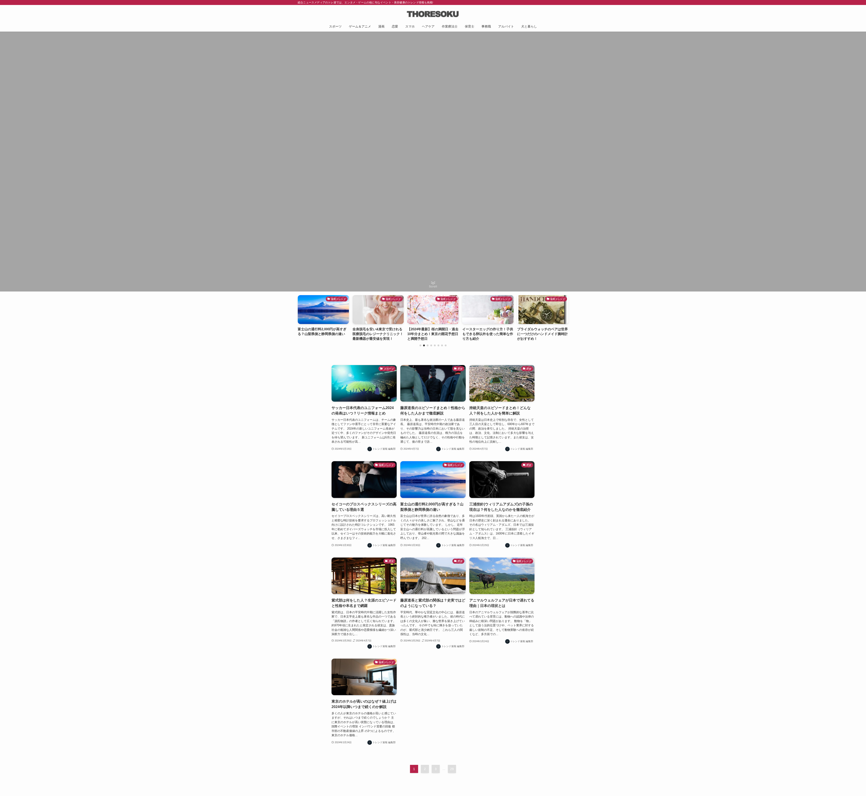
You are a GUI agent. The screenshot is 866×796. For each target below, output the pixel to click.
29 (452, 769)
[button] (420, 345)
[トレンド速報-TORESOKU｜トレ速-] (433, 14)
